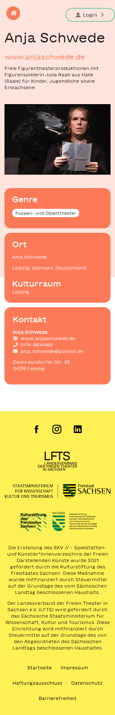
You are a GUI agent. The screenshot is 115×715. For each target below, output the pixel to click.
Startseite (39, 668)
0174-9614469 (36, 345)
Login (90, 14)
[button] (13, 13)
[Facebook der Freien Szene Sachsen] (37, 429)
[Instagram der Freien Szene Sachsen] (57, 429)
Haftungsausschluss (37, 683)
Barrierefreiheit (58, 698)
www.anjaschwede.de (44, 56)
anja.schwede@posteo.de (51, 351)
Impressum (74, 668)
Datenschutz (87, 683)
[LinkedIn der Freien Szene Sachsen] (78, 429)
